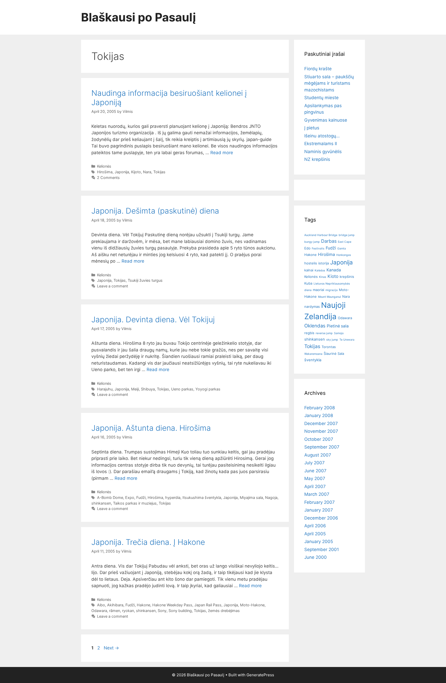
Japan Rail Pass (207, 605)
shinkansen (101, 503)
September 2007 (321, 447)
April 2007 (315, 486)
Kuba (308, 283)
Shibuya (148, 389)
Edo (307, 248)
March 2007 (316, 494)
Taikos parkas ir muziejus (135, 503)
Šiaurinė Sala (334, 353)
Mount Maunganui (329, 297)
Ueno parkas (182, 389)
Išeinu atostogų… (322, 135)
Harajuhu (105, 389)
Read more (221, 152)
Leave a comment (112, 286)
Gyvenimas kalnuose (325, 120)
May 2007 (314, 478)
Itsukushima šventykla (201, 497)
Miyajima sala (251, 497)
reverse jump (324, 333)
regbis (309, 333)
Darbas (329, 241)
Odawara (99, 610)
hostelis (310, 263)
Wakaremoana (313, 354)
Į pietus (311, 127)
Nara (147, 172)
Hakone (143, 605)
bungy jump (312, 242)
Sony (162, 610)
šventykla (312, 360)
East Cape (344, 242)
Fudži (141, 497)
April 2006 (315, 525)
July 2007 (314, 462)
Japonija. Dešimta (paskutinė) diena (155, 210)
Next (111, 647)
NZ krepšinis (317, 159)
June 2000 (315, 557)
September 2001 (321, 549)
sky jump (332, 339)
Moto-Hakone (252, 605)
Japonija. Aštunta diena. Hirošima (151, 428)
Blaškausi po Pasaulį (138, 17)
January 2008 (318, 415)
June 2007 (315, 470)
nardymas (312, 306)
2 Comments (108, 177)
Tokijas (159, 172)
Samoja (339, 333)
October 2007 (318, 439)
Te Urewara (346, 339)
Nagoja (271, 497)
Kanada (333, 270)
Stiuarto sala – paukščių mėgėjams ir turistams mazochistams (329, 83)
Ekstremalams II (320, 143)
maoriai (318, 290)
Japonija (122, 172)
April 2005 (315, 533)
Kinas (322, 277)
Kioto (333, 276)
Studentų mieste (321, 97)
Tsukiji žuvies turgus (145, 280)
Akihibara (115, 605)
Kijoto (136, 172)
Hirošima (105, 172)
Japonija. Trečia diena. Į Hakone (148, 542)
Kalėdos (320, 270)
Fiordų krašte (318, 68)
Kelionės (104, 166)
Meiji (135, 389)
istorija (323, 263)
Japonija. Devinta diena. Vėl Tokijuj (153, 319)
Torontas (329, 347)
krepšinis (347, 276)
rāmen (114, 610)
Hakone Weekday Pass (172, 605)
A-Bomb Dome (110, 497)
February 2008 (319, 407)
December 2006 (321, 518)
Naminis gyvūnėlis (323, 151)
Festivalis (318, 248)
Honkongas (343, 255)
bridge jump (347, 235)
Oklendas (314, 325)
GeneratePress (260, 674)
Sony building (180, 610)
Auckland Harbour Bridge (320, 235)
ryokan (128, 610)
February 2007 (319, 502)
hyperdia (172, 497)
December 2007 (321, 423)
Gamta (341, 248)
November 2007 (321, 431)
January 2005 (318, 541)
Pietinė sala (338, 326)
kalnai (308, 270)
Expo (129, 497)
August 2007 (317, 455)
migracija (331, 290)
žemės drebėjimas (224, 610)
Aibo (101, 605)
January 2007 (318, 510)
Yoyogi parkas (207, 389)
